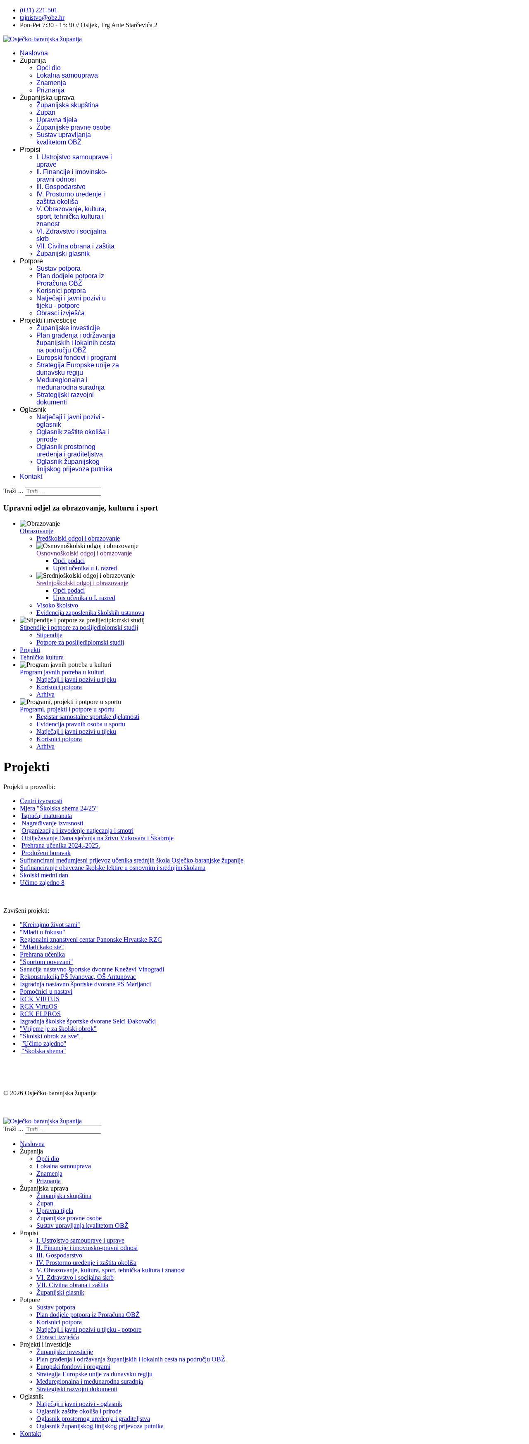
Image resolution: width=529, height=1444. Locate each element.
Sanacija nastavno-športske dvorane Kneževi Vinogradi (92, 969)
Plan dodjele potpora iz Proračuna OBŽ (70, 279)
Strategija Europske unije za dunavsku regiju (77, 369)
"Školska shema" (43, 1050)
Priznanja (50, 90)
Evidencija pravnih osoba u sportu (80, 724)
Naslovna (34, 53)
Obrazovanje (36, 530)
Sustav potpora (58, 268)
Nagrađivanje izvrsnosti (52, 823)
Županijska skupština (67, 105)
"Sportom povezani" (46, 961)
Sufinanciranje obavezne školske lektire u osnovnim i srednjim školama (112, 867)
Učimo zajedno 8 (42, 882)
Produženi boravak (46, 852)
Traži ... (13, 490)
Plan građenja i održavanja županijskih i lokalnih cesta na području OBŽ (75, 343)
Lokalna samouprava (67, 75)
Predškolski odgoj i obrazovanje (78, 538)
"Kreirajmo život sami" (50, 924)
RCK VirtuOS (38, 1006)
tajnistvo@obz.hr (42, 17)
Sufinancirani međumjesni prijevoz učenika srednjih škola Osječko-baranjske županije (131, 860)
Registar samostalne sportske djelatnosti (87, 716)
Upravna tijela (56, 119)
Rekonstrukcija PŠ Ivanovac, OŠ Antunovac (78, 976)
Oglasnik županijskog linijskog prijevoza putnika (74, 465)
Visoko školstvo (57, 605)
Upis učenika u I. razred (84, 597)
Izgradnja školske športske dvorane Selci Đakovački (88, 1021)
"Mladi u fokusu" (42, 932)
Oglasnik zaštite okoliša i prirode (79, 1411)
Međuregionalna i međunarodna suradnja (70, 383)
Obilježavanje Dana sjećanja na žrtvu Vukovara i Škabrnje (97, 837)
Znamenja (51, 82)
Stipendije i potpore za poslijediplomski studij (79, 627)
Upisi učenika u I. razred (85, 568)
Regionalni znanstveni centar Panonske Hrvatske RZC (91, 939)
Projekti (30, 649)
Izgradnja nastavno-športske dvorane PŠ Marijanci (85, 984)
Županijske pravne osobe (73, 127)
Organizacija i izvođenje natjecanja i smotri (77, 830)
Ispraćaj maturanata (46, 815)
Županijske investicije (68, 327)
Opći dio (48, 67)
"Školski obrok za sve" (50, 1036)
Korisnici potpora (61, 290)
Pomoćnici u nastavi (46, 991)
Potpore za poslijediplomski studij (80, 642)
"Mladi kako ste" (42, 946)
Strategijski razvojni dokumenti (65, 398)
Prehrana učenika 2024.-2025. (60, 845)
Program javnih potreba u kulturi (62, 672)
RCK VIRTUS (40, 998)
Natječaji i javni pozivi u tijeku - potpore (71, 302)
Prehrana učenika (42, 954)
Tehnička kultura (42, 657)
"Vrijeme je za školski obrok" (58, 1028)
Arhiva (45, 694)
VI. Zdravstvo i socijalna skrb (75, 1277)
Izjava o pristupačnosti (32, 1107)
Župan (45, 112)
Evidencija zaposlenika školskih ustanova (90, 612)
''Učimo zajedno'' (43, 1043)
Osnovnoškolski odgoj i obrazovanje (84, 553)
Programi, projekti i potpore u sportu (67, 709)
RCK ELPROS (40, 1013)
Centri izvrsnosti (41, 800)
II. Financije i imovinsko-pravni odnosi (71, 175)
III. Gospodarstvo (61, 186)
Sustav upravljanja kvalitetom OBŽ (63, 138)
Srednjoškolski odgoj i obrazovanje (82, 582)
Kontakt (31, 476)
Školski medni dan (44, 875)
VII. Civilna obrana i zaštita (75, 246)
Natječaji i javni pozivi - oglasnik (79, 1403)
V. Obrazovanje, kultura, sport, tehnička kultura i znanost (71, 216)
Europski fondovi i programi (76, 357)
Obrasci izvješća (60, 313)
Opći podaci (69, 560)
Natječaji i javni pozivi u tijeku (76, 679)
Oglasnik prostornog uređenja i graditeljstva (69, 450)
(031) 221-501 (38, 10)
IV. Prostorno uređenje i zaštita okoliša (70, 198)
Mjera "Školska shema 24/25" (59, 808)
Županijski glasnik (63, 253)
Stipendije (49, 634)
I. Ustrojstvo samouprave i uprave (80, 1240)
